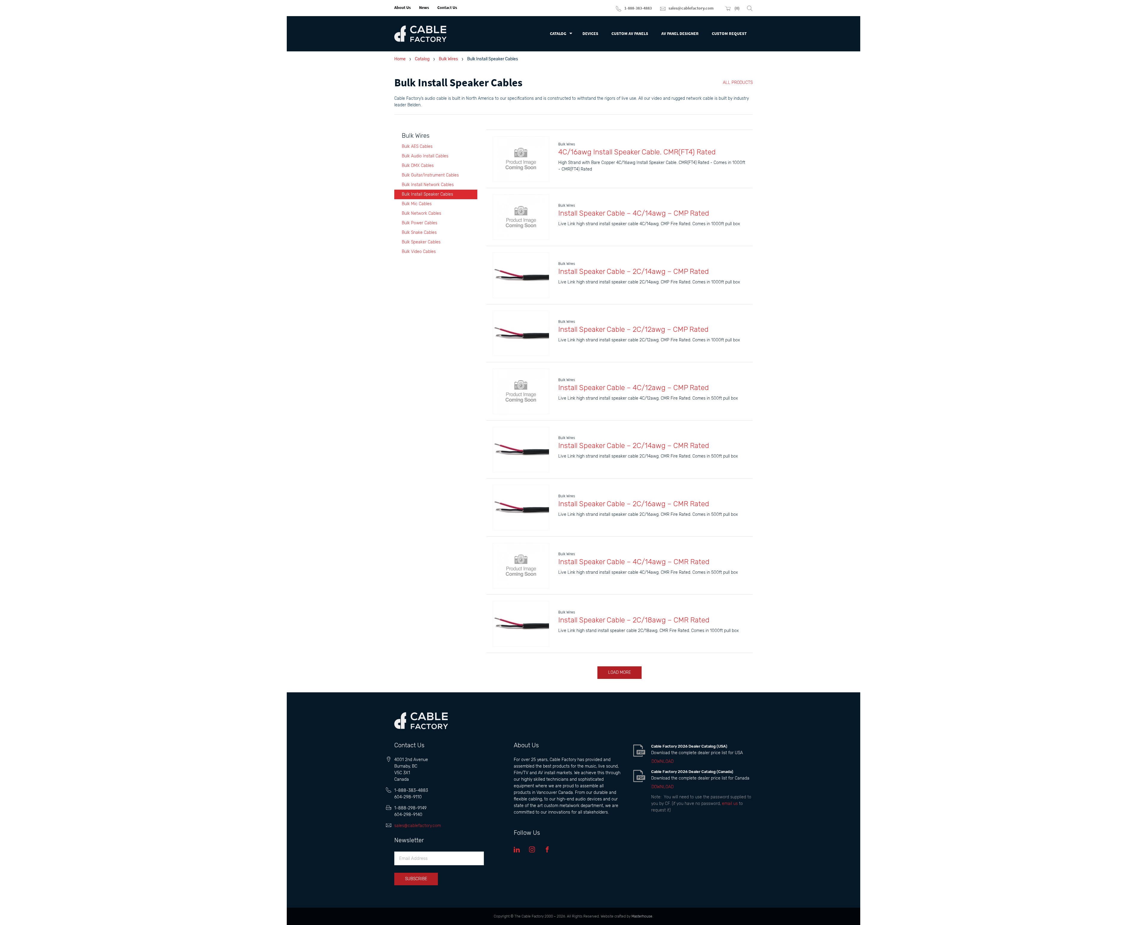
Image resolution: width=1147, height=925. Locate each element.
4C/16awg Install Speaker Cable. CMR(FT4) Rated (637, 152)
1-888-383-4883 (411, 790)
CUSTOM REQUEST (729, 33)
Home (400, 59)
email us (730, 803)
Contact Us (447, 7)
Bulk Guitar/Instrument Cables (430, 175)
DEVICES (590, 33)
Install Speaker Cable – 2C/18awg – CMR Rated (633, 620)
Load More (619, 672)
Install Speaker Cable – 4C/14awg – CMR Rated (633, 562)
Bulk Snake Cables (419, 232)
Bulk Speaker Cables (421, 242)
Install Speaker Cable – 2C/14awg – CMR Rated (633, 445)
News (424, 7)
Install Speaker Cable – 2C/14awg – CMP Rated (633, 271)
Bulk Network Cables (421, 213)
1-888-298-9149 (410, 808)
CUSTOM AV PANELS (629, 33)
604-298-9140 (408, 814)
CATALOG (558, 33)
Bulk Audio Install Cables (425, 156)
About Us (402, 7)
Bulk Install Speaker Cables (427, 194)
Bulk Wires (448, 59)
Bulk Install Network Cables (428, 184)
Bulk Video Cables (419, 251)
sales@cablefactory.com (417, 825)
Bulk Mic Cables (417, 203)
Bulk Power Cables (419, 223)
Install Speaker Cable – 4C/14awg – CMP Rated (633, 213)
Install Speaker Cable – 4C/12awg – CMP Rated (633, 388)
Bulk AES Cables (417, 146)
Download (662, 761)
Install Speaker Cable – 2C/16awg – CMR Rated (633, 504)
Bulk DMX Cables (418, 165)
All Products (738, 82)
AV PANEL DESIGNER (680, 33)
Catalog (422, 59)
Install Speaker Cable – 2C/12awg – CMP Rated (633, 329)
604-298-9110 (408, 797)
